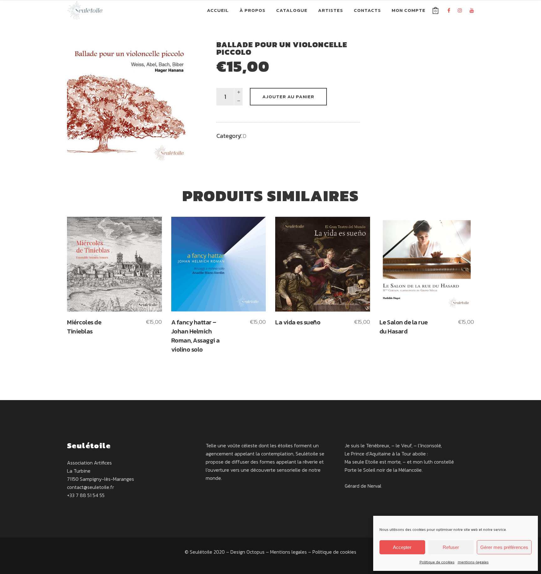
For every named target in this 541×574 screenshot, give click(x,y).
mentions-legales (473, 562)
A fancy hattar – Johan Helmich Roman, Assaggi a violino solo (195, 335)
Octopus (255, 552)
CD (242, 136)
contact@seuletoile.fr (90, 487)
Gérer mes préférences (504, 547)
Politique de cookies (437, 562)
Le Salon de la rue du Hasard (403, 326)
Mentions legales (288, 552)
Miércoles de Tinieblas (84, 326)
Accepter (402, 547)
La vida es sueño (297, 322)
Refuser (451, 547)
